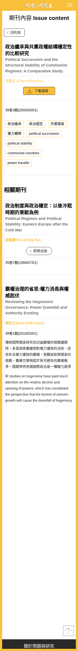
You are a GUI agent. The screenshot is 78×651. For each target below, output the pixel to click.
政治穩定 (36, 124)
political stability (20, 143)
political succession (44, 133)
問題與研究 (39, 5)
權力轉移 (14, 133)
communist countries (23, 153)
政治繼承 (14, 124)
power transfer (18, 163)
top (68, 631)
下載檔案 (41, 91)
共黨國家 (57, 124)
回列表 (15, 32)
